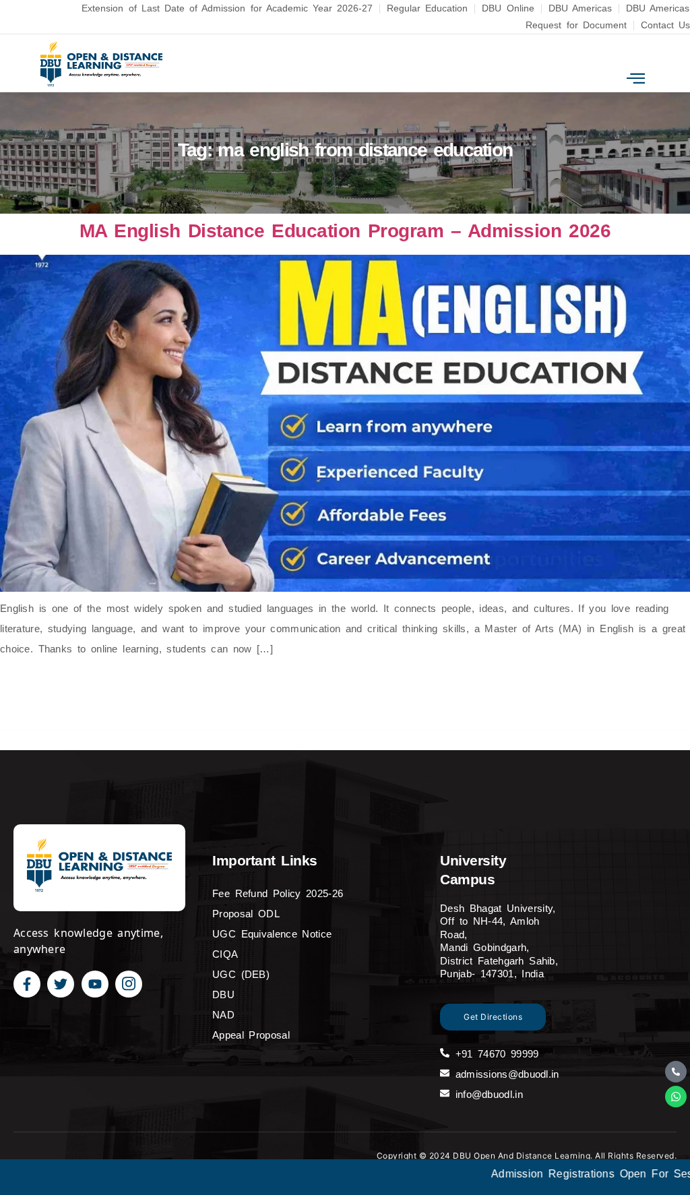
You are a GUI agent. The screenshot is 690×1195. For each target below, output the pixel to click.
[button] (636, 78)
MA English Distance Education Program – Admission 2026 (345, 230)
